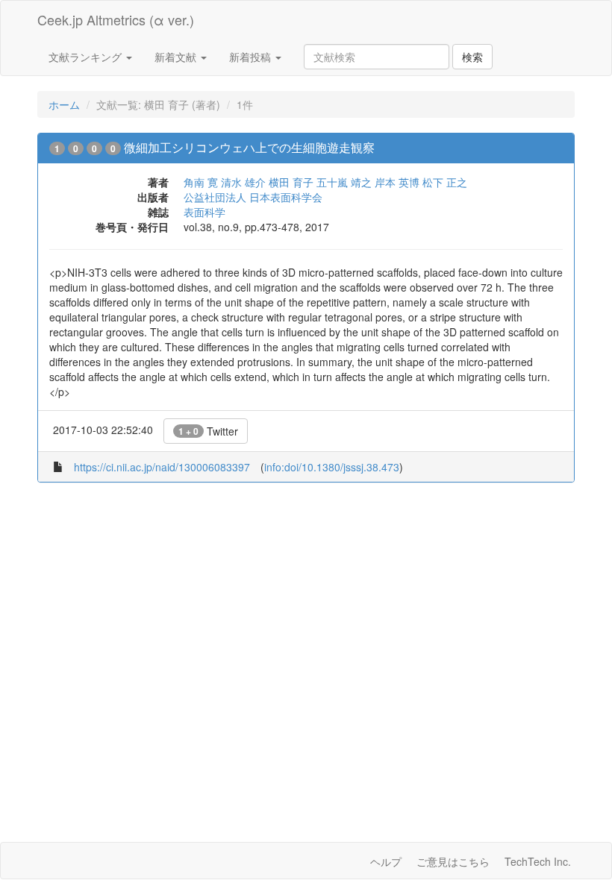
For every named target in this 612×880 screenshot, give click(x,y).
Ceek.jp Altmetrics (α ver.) (115, 19)
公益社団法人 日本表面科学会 (253, 196)
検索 (472, 56)
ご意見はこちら (453, 861)
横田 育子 (291, 182)
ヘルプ (386, 861)
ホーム (64, 104)
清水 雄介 (243, 182)
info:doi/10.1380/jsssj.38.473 (331, 466)
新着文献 (176, 56)
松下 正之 (444, 182)
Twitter (208, 431)
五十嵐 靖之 (344, 182)
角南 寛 (201, 182)
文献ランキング (87, 56)
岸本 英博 (397, 182)
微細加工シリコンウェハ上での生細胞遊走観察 (249, 147)
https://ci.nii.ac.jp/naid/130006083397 (162, 466)
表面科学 (204, 211)
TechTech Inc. (538, 861)
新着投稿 (251, 56)
